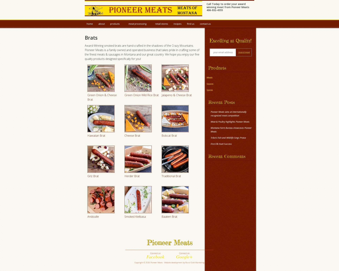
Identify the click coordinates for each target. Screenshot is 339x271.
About (101, 23)
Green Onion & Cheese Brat (102, 97)
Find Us (190, 23)
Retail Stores (161, 23)
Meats (210, 77)
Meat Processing (137, 24)
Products (115, 24)
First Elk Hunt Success (221, 143)
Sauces (210, 83)
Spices (210, 90)
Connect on (155, 255)
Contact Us (205, 23)
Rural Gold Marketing (194, 262)
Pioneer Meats (143, 10)
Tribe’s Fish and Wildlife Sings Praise (228, 137)
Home (90, 23)
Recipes (178, 23)
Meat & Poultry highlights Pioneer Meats (230, 121)
